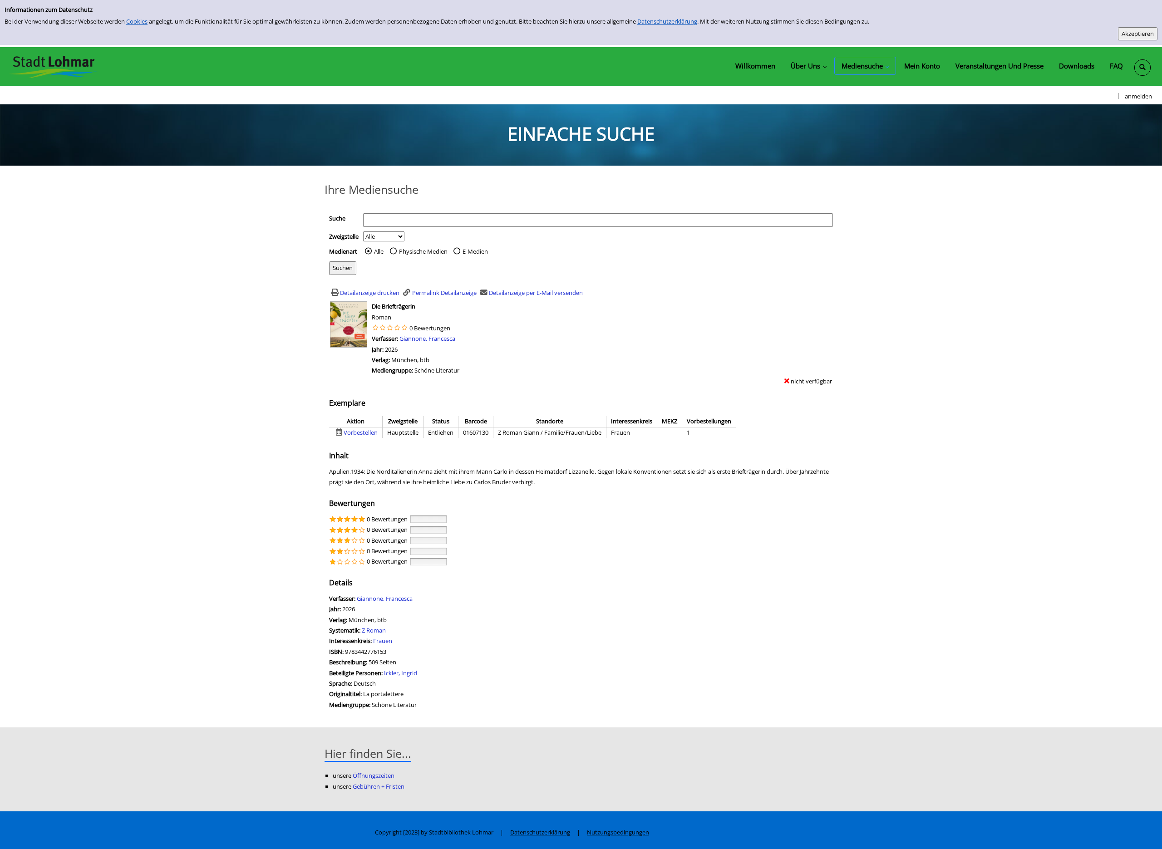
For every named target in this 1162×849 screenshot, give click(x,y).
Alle (379, 251)
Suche (337, 218)
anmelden (1138, 96)
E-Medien (475, 251)
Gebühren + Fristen (378, 786)
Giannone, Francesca (427, 338)
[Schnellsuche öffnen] (1142, 67)
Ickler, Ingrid (400, 673)
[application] (808, 66)
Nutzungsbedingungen (618, 832)
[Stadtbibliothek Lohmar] (53, 66)
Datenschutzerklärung (667, 21)
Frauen (382, 641)
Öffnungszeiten (373, 775)
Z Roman (374, 630)
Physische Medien (423, 251)
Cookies (137, 21)
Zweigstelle (344, 236)
